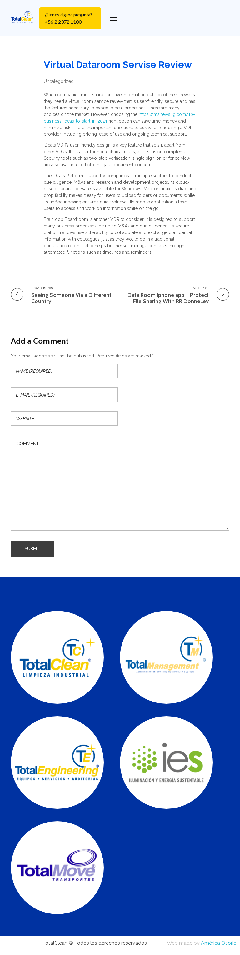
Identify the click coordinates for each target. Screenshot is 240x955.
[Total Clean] (25, 16)
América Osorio (219, 943)
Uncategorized (59, 81)
